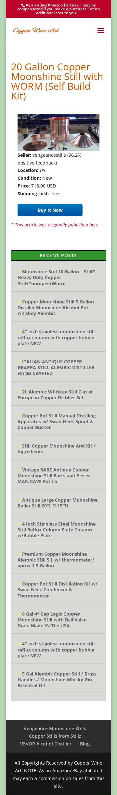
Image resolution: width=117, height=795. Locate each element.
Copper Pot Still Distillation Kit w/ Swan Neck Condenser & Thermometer (58, 589)
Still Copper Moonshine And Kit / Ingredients (57, 449)
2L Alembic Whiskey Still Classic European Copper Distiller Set (55, 395)
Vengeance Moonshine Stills (55, 728)
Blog (85, 744)
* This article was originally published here (54, 224)
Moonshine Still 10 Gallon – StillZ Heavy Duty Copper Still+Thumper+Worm (56, 277)
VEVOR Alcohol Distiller (46, 744)
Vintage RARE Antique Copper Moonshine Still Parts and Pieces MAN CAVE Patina (54, 475)
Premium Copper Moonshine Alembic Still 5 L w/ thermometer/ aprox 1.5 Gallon (56, 560)
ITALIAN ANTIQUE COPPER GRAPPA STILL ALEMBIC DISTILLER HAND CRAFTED (56, 367)
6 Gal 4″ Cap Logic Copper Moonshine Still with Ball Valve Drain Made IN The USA (52, 620)
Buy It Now (50, 210)
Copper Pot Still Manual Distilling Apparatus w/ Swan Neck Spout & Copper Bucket (57, 421)
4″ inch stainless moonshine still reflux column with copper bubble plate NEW (56, 337)
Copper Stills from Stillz (55, 736)
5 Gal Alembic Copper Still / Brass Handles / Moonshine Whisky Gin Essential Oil (57, 679)
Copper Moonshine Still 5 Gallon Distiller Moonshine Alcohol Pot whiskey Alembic (56, 307)
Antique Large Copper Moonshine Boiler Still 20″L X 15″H (58, 503)
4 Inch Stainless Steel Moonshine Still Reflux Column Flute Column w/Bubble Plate (57, 530)
